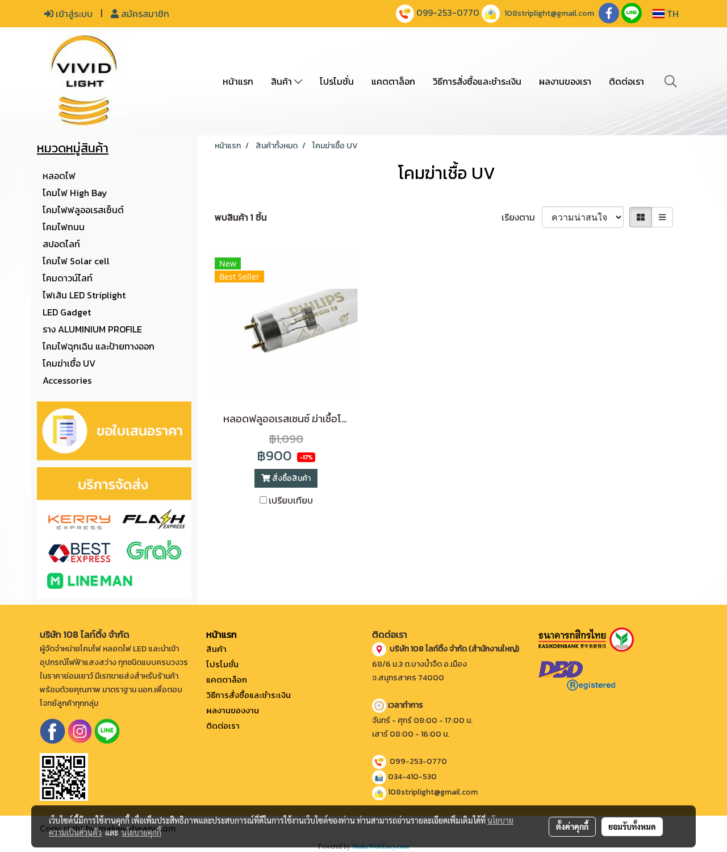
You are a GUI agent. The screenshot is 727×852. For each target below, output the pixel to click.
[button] (670, 81)
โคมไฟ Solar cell (76, 261)
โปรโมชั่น (337, 81)
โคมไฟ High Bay (75, 193)
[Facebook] (52, 730)
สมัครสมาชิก (144, 13)
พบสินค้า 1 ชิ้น (241, 217)
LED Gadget (67, 312)
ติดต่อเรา (626, 81)
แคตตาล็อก (393, 81)
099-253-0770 (447, 12)
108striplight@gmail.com (549, 13)
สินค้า (282, 81)
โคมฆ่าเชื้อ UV (69, 363)
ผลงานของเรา (565, 81)
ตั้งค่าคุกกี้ (572, 826)
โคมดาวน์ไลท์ (68, 278)
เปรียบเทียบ (291, 500)
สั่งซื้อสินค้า (290, 478)
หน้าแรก (238, 81)
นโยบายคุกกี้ (141, 832)
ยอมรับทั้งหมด (632, 826)
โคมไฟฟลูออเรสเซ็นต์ (83, 210)
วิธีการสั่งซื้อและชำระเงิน (477, 81)
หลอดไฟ (59, 175)
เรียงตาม (522, 217)
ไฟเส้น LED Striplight (84, 295)
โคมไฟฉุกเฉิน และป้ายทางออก (98, 346)
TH (672, 13)
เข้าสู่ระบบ (73, 13)
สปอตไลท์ (61, 244)
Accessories (67, 380)
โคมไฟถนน (64, 227)
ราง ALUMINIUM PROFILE (92, 329)
